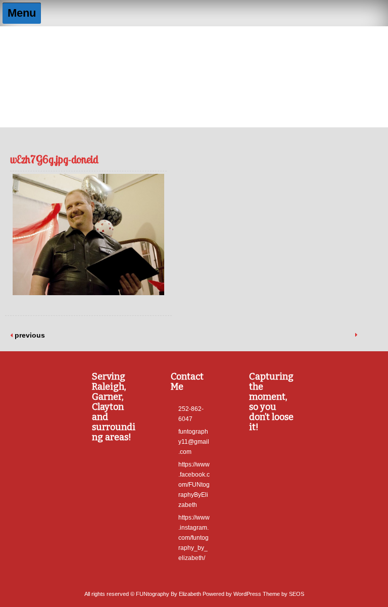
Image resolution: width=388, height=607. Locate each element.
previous (29, 335)
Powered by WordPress (232, 594)
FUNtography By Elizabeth (194, 48)
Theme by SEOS (283, 594)
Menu (22, 13)
